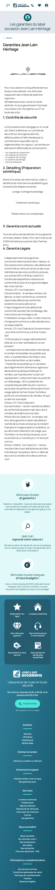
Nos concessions (27, 842)
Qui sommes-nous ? (27, 839)
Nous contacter (27, 836)
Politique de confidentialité (27, 875)
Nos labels (27, 845)
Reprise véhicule (27, 805)
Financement (27, 802)
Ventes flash (27, 743)
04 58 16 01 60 (30, 703)
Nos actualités (27, 848)
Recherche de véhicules (27, 809)
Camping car (27, 740)
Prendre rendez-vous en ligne (27, 778)
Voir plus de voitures (27, 869)
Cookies (27, 878)
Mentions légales (27, 881)
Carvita (27, 815)
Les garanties (27, 818)
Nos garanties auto (27, 781)
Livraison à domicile (27, 799)
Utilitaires (27, 737)
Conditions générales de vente (27, 872)
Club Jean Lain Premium (27, 812)
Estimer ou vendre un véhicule (27, 761)
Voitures (27, 733)
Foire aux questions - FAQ (27, 851)
